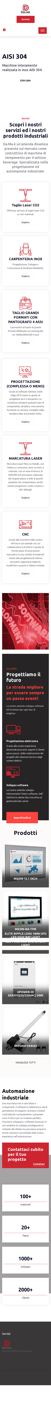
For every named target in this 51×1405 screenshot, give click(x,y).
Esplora (25, 83)
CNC (25, 534)
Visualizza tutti (26, 1062)
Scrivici (26, 19)
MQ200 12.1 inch (25, 878)
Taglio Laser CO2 (25, 205)
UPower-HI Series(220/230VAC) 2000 (25, 993)
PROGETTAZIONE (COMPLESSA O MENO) (25, 384)
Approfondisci (22, 817)
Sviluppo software (17, 785)
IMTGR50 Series (25, 1045)
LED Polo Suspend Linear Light (25, 943)
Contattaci (39, 1164)
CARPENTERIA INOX (25, 259)
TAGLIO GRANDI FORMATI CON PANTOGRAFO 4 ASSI (25, 317)
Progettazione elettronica (22, 741)
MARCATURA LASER (25, 458)
